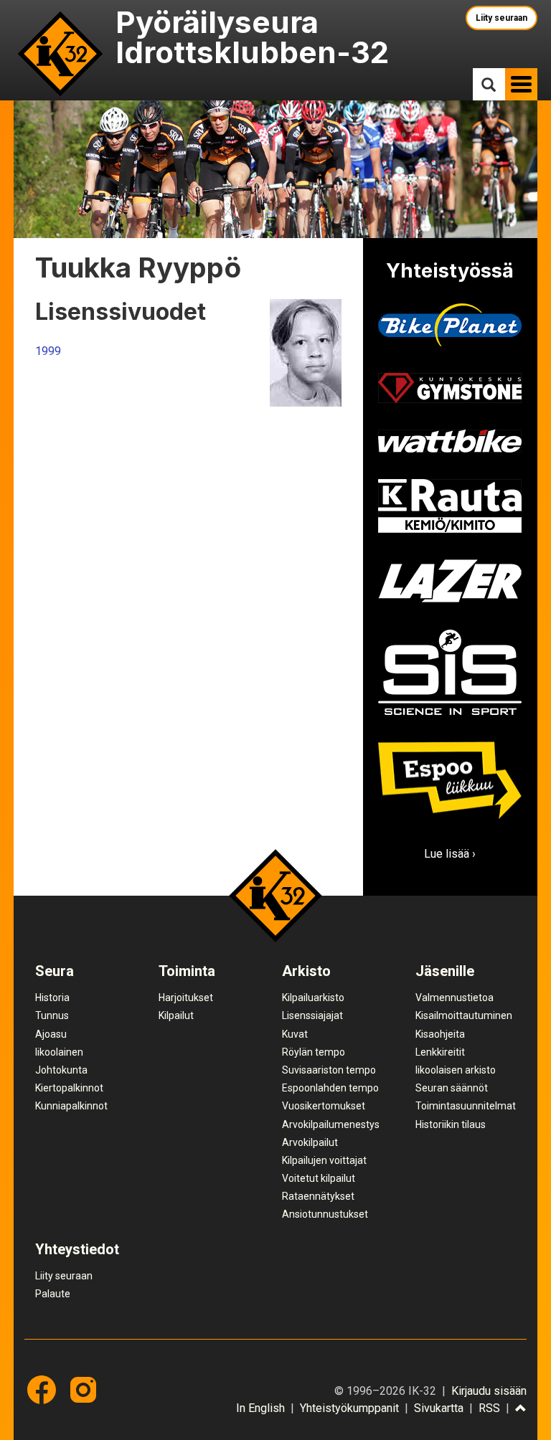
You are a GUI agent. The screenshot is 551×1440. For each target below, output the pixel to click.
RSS (489, 1408)
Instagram (83, 1390)
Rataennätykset (318, 1196)
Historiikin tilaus (450, 1124)
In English (260, 1408)
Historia (52, 997)
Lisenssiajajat (312, 1015)
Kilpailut (176, 1015)
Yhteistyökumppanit (349, 1408)
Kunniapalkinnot (71, 1106)
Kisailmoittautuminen (463, 1015)
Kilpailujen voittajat (324, 1160)
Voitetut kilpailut (318, 1178)
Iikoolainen (59, 1052)
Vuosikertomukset (323, 1106)
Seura (54, 971)
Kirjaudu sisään (489, 1391)
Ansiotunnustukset (325, 1214)
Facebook (41, 1390)
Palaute (52, 1293)
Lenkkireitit (440, 1052)
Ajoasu (51, 1034)
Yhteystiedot (77, 1249)
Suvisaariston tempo (329, 1070)
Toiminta (187, 971)
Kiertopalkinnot (69, 1088)
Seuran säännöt (451, 1088)
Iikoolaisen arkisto (455, 1070)
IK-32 (60, 53)
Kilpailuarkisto (313, 997)
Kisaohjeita (440, 1034)
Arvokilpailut (310, 1142)
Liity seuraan (501, 18)
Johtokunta (61, 1070)
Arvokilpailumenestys (331, 1124)
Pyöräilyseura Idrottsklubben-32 (252, 37)
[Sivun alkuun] (521, 1409)
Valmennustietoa (454, 997)
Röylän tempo (313, 1052)
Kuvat (295, 1034)
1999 (48, 351)
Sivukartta (438, 1408)
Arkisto (306, 971)
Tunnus (52, 1015)
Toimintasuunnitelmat (465, 1106)
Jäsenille (444, 971)
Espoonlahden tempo (330, 1088)
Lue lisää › (450, 854)
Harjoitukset (186, 997)
